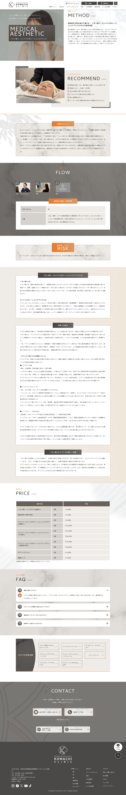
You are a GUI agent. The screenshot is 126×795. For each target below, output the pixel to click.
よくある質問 (106, 7)
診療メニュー (53, 7)
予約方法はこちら (62, 719)
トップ (11, 15)
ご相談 (89, 3)
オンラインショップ (73, 3)
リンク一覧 (105, 782)
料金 (82, 7)
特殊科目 (75, 780)
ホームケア (76, 786)
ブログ (105, 779)
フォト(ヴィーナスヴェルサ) (47, 664)
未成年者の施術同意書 (76, 729)
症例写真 (97, 7)
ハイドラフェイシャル (70, 646)
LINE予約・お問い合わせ (48, 712)
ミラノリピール (93, 655)
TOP (118, 755)
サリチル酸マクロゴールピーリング (47, 646)
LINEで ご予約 (118, 748)
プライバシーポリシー (108, 786)
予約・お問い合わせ (108, 772)
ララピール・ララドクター (93, 646)
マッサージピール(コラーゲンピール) (70, 655)
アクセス (114, 7)
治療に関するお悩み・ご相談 (46, 729)
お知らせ (61, 7)
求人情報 (105, 776)
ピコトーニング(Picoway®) (70, 664)
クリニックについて (72, 7)
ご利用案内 (89, 7)
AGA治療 (75, 783)
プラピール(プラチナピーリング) (47, 655)
